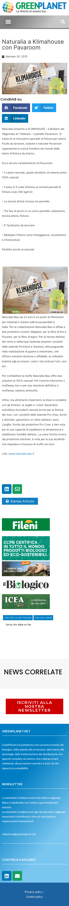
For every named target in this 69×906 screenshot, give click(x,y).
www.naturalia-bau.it (21, 453)
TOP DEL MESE (43, 617)
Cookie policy (34, 896)
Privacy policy (33, 891)
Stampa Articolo (22, 501)
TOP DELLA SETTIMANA (18, 617)
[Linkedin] (7, 489)
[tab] (18, 617)
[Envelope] (17, 489)
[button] (8, 21)
